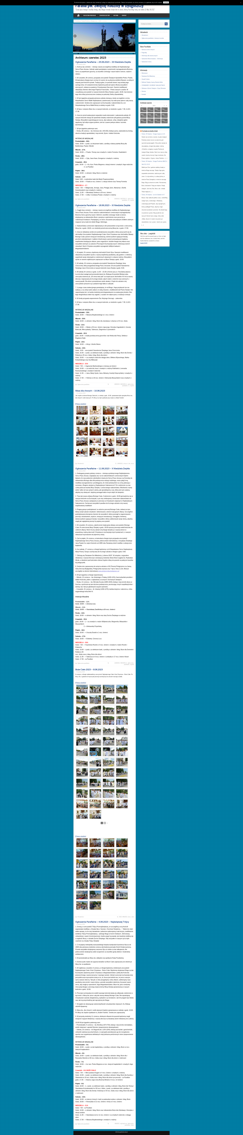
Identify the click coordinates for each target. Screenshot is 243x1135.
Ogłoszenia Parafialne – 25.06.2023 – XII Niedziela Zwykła (103, 62)
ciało (132, 917)
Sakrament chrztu (146, 61)
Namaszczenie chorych (148, 49)
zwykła (132, 200)
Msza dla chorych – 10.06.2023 (90, 390)
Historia (115, 15)
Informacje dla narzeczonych (149, 55)
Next (133, 36)
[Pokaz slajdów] (80, 404)
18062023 (117, 384)
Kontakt (124, 15)
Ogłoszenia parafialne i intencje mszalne (153, 38)
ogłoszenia (130, 198)
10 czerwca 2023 (81, 393)
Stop (134, 53)
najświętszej (123, 1123)
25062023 (117, 198)
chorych (125, 463)
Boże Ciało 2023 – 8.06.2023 (89, 669)
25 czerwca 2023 (81, 64)
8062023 (124, 917)
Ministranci (145, 73)
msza (132, 463)
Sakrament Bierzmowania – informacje (152, 58)
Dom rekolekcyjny (104, 15)
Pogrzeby (144, 52)
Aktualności (80, 463)
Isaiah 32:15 (143, 243)
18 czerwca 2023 (81, 207)
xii (128, 200)
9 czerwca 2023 (81, 672)
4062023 (117, 1123)
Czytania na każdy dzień (150, 131)
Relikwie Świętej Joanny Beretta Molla (152, 82)
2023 (120, 917)
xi (128, 385)
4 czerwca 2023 (81, 924)
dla (129, 463)
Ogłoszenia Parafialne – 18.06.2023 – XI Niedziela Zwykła (102, 205)
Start (133, 53)
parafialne (124, 200)
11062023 (117, 663)
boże (129, 917)
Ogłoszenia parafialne (89, 15)
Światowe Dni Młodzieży (148, 76)
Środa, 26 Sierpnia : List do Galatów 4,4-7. (153, 194)
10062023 (120, 463)
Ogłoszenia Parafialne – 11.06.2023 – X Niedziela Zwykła (102, 468)
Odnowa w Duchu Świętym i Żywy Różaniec (154, 88)
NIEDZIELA (123, 198)
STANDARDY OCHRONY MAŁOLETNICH (153, 85)
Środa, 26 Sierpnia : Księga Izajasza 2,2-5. (153, 134)
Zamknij (166, 2)
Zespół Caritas (146, 79)
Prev (75, 36)
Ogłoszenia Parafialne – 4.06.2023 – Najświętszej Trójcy (102, 922)
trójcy (132, 1125)
